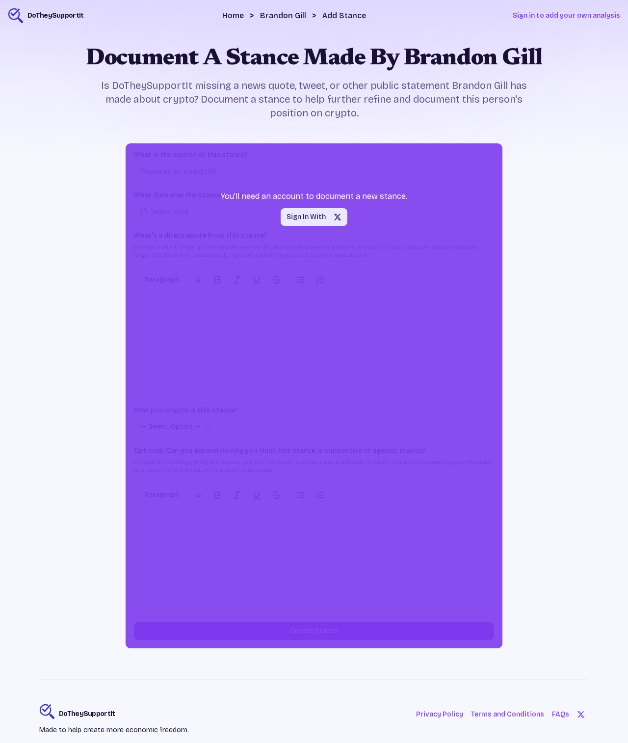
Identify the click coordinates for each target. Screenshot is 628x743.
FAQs (560, 714)
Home (233, 15)
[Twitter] (581, 714)
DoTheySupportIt (87, 714)
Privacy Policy (439, 714)
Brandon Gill (283, 15)
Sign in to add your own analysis (566, 15)
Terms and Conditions (507, 714)
